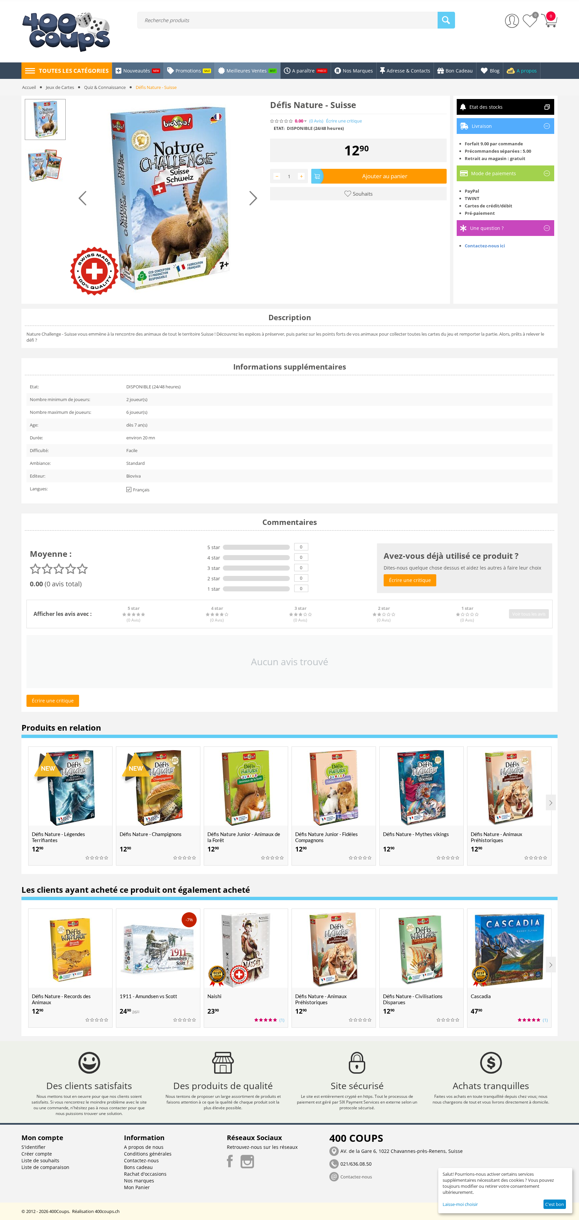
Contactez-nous (141, 1160)
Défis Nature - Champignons (151, 834)
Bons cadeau (138, 1167)
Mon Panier (137, 1187)
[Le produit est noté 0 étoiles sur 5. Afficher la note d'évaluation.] (97, 858)
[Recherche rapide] (446, 20)
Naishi (214, 996)
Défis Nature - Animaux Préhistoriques (496, 837)
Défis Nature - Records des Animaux (61, 999)
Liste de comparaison (45, 1167)
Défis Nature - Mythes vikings (416, 834)
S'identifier (33, 1147)
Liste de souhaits (40, 1160)
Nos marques (139, 1180)
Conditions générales (148, 1154)
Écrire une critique (344, 121)
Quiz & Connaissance (105, 87)
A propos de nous (144, 1147)
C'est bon (554, 1204)
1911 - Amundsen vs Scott (148, 996)
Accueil (29, 87)
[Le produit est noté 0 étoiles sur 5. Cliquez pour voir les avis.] (282, 121)
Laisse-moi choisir (460, 1204)
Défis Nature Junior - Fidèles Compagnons (326, 837)
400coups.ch (107, 1211)
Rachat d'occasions (145, 1174)
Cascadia (481, 996)
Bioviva (133, 476)
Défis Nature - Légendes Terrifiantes (58, 837)
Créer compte (36, 1154)
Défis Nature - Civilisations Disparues (413, 999)
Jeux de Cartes (60, 87)
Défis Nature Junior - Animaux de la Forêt (243, 837)
